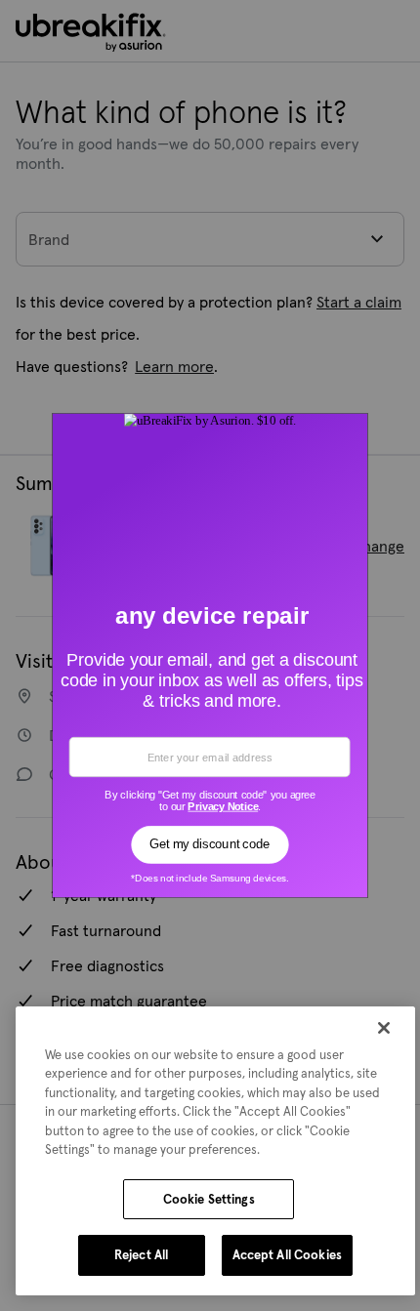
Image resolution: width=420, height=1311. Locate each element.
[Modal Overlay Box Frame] (210, 656)
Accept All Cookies (287, 1255)
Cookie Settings (209, 1199)
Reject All (141, 1255)
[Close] (383, 1027)
